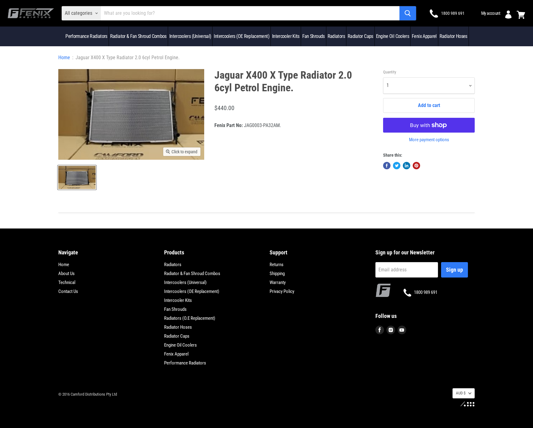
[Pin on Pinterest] (416, 165)
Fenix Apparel (424, 36)
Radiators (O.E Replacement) (189, 318)
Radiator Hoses (453, 36)
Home (64, 57)
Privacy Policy (282, 291)
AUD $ (460, 393)
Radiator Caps (360, 36)
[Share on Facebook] (386, 165)
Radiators (336, 36)
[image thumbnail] (77, 177)
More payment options (429, 139)
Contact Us (68, 291)
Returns (276, 264)
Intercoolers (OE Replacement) (241, 36)
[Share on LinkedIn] (406, 165)
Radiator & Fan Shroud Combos (138, 36)
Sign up (454, 269)
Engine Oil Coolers (392, 36)
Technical (66, 282)
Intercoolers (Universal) (190, 36)
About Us (66, 273)
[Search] (407, 13)
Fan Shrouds (313, 36)
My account (490, 13)
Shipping (277, 273)
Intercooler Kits (286, 36)
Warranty (278, 282)
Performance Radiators (86, 36)
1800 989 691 (453, 13)
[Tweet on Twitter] (396, 165)
